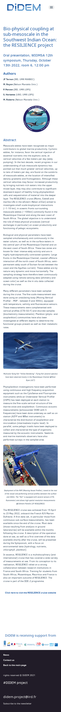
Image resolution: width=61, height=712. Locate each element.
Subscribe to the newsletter (17, 703)
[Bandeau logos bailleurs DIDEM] (30, 644)
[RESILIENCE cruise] (30, 119)
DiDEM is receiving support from (30, 635)
